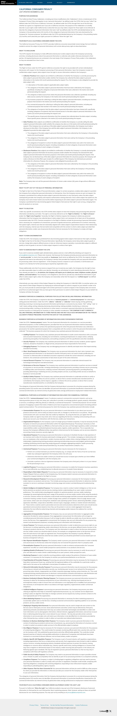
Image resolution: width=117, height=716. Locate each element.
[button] (15, 2)
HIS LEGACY (59, 2)
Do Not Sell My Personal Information (62, 705)
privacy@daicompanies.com (28, 255)
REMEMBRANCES (71, 2)
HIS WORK (49, 2)
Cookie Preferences (81, 705)
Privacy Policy (34, 705)
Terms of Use (44, 705)
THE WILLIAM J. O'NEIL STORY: (26, 2)
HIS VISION (39, 2)
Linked (103, 711)
